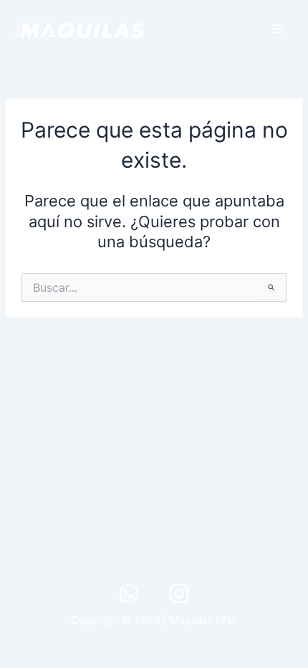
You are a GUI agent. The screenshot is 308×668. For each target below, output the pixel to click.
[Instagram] (179, 593)
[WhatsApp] (129, 593)
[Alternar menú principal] (279, 29)
